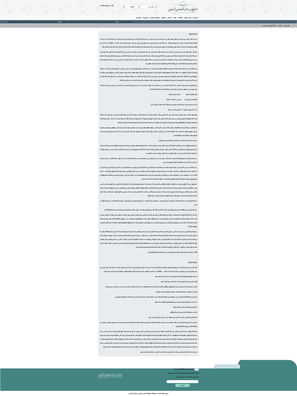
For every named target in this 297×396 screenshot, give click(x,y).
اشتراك (183, 385)
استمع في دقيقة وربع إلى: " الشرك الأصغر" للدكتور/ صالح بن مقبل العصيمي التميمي (148, 21)
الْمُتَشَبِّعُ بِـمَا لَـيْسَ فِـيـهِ (268, 25)
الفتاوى (163, 17)
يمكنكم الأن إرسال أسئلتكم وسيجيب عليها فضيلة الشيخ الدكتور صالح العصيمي (92, 21)
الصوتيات (145, 17)
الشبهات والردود (155, 17)
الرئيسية (195, 17)
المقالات (180, 17)
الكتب (174, 17)
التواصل (138, 17)
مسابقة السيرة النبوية (186, 21)
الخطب (169, 17)
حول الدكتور (188, 17)
